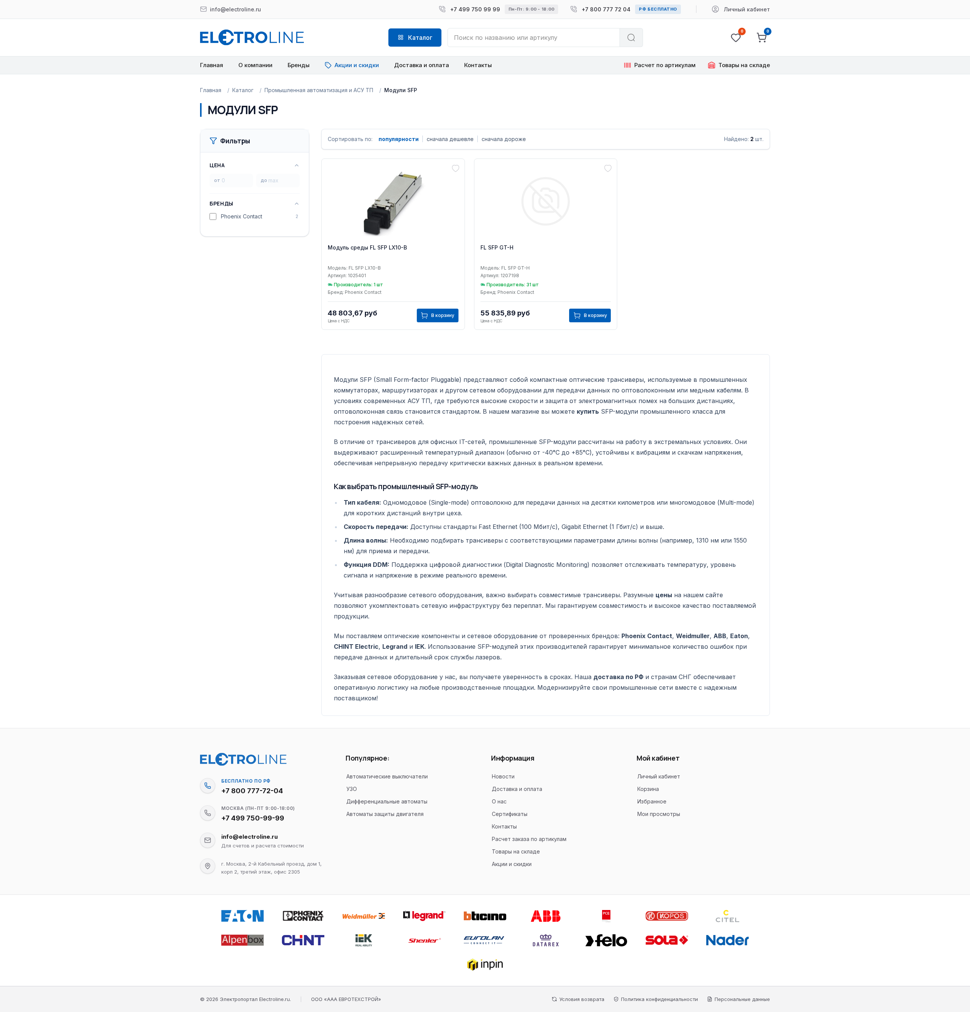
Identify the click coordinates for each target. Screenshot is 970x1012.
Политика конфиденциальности (659, 999)
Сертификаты (509, 814)
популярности (399, 139)
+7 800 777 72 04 (606, 9)
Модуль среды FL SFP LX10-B (367, 247)
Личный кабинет (658, 776)
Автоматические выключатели (387, 776)
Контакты (478, 65)
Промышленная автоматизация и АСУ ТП (318, 90)
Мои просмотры (658, 814)
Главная (211, 65)
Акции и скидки (512, 864)
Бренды (299, 65)
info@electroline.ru (249, 836)
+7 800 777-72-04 (252, 791)
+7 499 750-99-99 (252, 818)
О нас (499, 801)
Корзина (648, 789)
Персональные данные (742, 999)
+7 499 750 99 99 (475, 9)
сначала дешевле (450, 139)
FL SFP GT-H (496, 247)
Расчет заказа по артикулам (529, 839)
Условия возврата (581, 999)
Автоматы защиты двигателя (385, 814)
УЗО (351, 789)
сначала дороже (504, 139)
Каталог (242, 90)
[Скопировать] (207, 785)
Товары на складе (516, 851)
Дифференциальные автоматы (386, 801)
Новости (503, 776)
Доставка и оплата (421, 65)
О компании (255, 65)
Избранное (651, 801)
